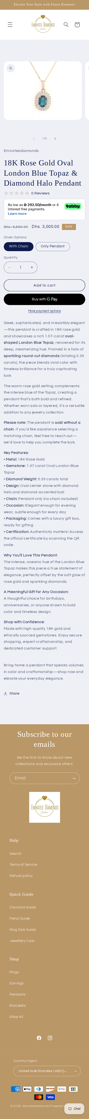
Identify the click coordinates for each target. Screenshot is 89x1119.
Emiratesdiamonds (36, 1106)
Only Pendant (53, 246)
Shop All (16, 1017)
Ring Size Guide (22, 929)
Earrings (16, 983)
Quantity (11, 257)
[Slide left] (33, 138)
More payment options (44, 311)
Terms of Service (23, 864)
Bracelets (17, 1005)
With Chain (18, 246)
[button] (10, 24)
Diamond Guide (22, 907)
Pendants (17, 994)
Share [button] (14, 693)
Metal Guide (19, 918)
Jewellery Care (21, 941)
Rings (14, 972)
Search (15, 854)
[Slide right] (55, 138)
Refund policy (21, 876)
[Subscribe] (73, 778)
